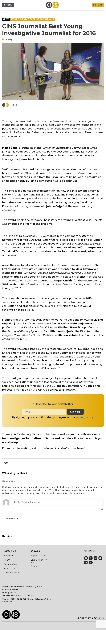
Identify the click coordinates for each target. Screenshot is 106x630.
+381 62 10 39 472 (18, 599)
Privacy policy (11, 568)
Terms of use (11, 564)
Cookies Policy (12, 572)
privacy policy (84, 417)
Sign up (75, 412)
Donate (98, 5)
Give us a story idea (39, 561)
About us (9, 555)
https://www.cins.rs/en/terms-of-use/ (61, 448)
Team (7, 560)
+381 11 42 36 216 (26, 596)
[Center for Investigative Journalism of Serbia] (53, 5)
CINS (15, 105)
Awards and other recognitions (32, 19)
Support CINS (38, 555)
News (6, 19)
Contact (35, 566)
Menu (9, 5)
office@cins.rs (9, 593)
